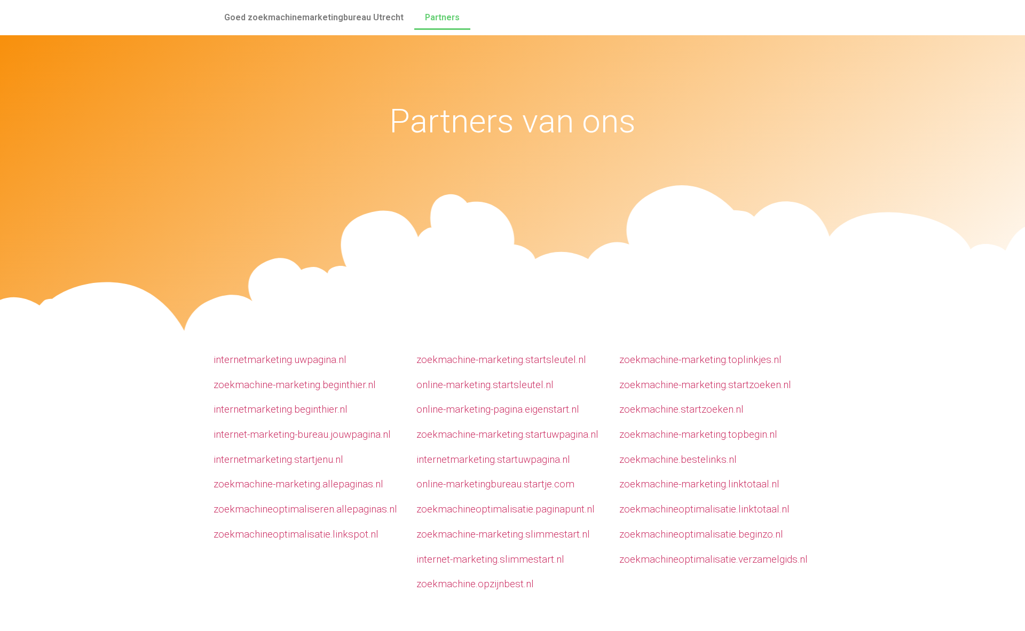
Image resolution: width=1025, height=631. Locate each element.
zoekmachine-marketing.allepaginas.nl (298, 484)
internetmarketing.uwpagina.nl (280, 359)
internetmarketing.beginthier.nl (281, 409)
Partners (442, 17)
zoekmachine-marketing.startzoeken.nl (705, 384)
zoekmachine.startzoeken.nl (681, 409)
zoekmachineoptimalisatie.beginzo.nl (701, 534)
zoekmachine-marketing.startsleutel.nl (501, 359)
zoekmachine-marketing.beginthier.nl (295, 384)
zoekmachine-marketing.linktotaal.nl (699, 484)
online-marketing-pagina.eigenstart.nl (497, 409)
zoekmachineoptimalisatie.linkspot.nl (296, 534)
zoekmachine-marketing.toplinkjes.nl (700, 359)
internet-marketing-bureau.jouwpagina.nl (302, 434)
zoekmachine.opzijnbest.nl (475, 584)
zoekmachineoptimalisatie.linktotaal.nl (704, 509)
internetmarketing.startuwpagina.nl (493, 459)
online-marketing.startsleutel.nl (485, 384)
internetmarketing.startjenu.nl (278, 459)
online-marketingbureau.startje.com (495, 484)
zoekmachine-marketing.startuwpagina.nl (507, 434)
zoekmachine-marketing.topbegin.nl (698, 434)
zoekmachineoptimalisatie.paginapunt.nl (505, 509)
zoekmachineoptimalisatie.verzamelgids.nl (713, 559)
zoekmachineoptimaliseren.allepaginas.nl (305, 509)
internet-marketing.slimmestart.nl (490, 559)
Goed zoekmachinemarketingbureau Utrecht (314, 17)
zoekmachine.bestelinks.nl (678, 459)
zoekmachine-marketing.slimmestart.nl (503, 534)
